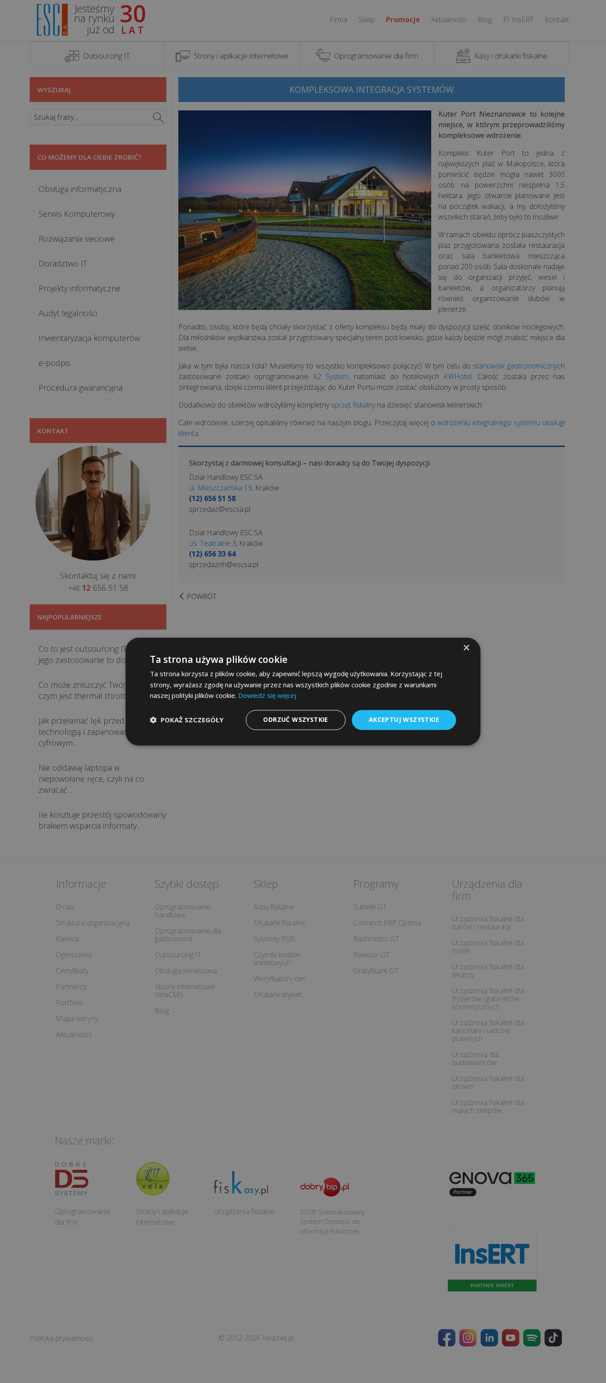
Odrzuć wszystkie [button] (295, 719)
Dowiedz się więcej (267, 695)
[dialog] (303, 691)
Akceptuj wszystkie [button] (404, 719)
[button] (187, 720)
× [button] (466, 648)
